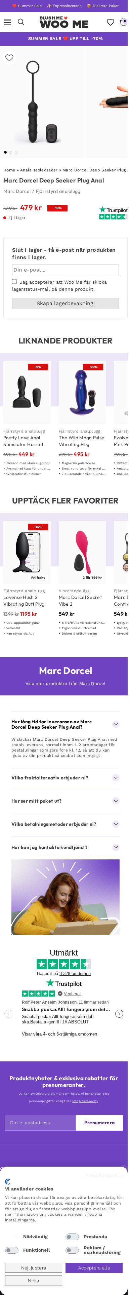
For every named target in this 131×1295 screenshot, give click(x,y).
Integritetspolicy (104, 1175)
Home (9, 170)
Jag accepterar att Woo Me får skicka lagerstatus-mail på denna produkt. (59, 285)
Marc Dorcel (17, 191)
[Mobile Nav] (7, 22)
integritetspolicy (85, 1101)
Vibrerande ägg (74, 591)
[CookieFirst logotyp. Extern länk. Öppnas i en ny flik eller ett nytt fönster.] (7, 1182)
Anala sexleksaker (38, 170)
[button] (5, 152)
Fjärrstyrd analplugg (58, 191)
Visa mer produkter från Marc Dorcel (66, 683)
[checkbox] (11, 1236)
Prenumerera (99, 1123)
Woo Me (64, 24)
